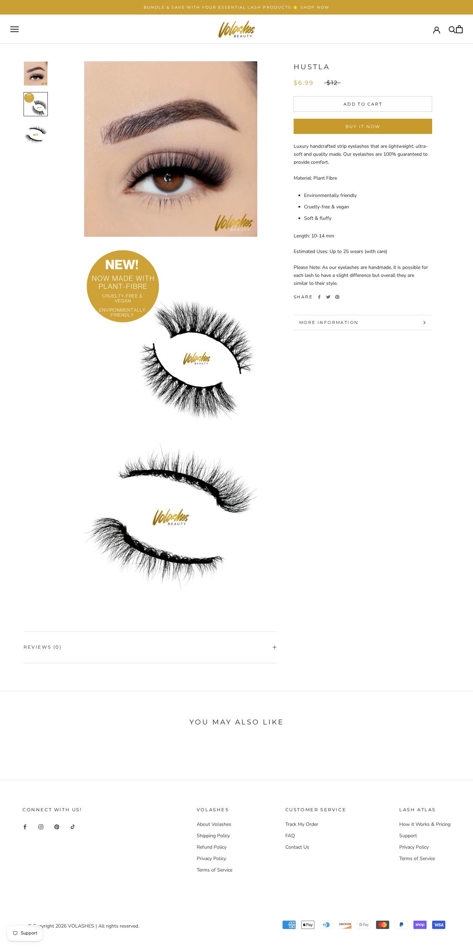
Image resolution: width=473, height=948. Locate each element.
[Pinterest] (337, 297)
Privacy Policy (211, 858)
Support (408, 835)
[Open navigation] (14, 29)
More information (328, 322)
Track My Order (301, 824)
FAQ (290, 835)
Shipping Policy (213, 835)
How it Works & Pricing (424, 824)
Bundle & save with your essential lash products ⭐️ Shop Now (237, 7)
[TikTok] (72, 827)
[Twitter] (328, 297)
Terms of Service (214, 870)
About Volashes (214, 824)
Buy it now (363, 126)
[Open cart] (459, 29)
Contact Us (297, 847)
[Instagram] (40, 827)
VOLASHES (81, 926)
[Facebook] (319, 297)
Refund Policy (211, 847)
